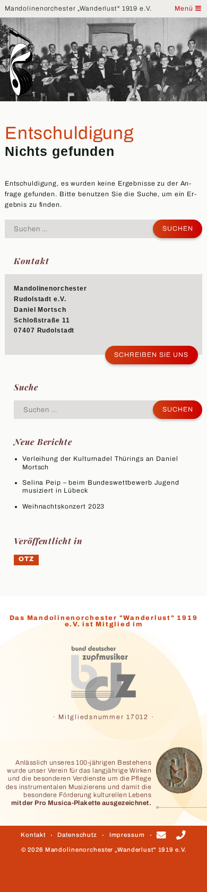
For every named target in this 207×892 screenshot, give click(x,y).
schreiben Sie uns (151, 354)
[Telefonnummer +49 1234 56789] (181, 836)
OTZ (26, 559)
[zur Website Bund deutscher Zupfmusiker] (103, 678)
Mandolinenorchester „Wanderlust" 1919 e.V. (78, 8)
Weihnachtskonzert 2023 (63, 506)
